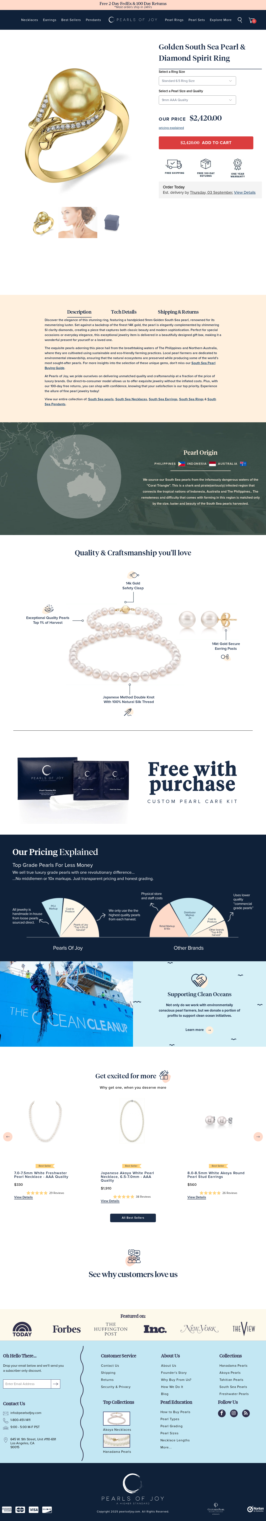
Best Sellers (71, 20)
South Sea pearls (101, 399)
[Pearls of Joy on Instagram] (234, 1413)
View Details (245, 192)
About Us (168, 1366)
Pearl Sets (196, 20)
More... (166, 1447)
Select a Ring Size (172, 72)
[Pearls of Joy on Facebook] (222, 1413)
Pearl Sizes (169, 1433)
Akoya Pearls (230, 1373)
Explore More (221, 20)
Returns (107, 1380)
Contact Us (110, 1366)
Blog (165, 1394)
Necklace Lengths (175, 1440)
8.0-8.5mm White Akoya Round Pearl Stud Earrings (218, 1121)
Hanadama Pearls (233, 1366)
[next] (258, 1137)
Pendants (93, 20)
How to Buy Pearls (175, 1412)
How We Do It (172, 1387)
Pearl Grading (171, 1426)
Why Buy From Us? (176, 1380)
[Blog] (246, 1413)
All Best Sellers (133, 1217)
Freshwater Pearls (234, 1394)
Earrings (49, 20)
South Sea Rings (191, 399)
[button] (45, 1193)
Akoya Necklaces (117, 1430)
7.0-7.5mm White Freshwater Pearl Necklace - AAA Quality (45, 1121)
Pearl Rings (174, 20)
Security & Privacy (116, 1387)
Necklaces (29, 20)
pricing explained (171, 128)
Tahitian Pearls (231, 1380)
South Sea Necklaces (131, 399)
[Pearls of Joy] (133, 20)
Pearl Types (169, 1419)
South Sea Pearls (233, 1387)
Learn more (195, 1030)
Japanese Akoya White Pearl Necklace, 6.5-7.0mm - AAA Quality (132, 1121)
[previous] (7, 1137)
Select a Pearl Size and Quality (181, 91)
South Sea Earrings (163, 399)
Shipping (108, 1373)
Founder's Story (174, 1373)
